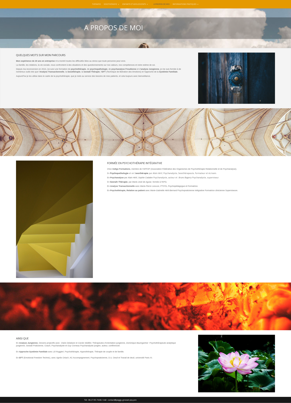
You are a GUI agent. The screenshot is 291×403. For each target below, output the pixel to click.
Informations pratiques (184, 4)
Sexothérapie (110, 4)
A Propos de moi (162, 4)
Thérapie (96, 4)
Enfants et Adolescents (134, 4)
